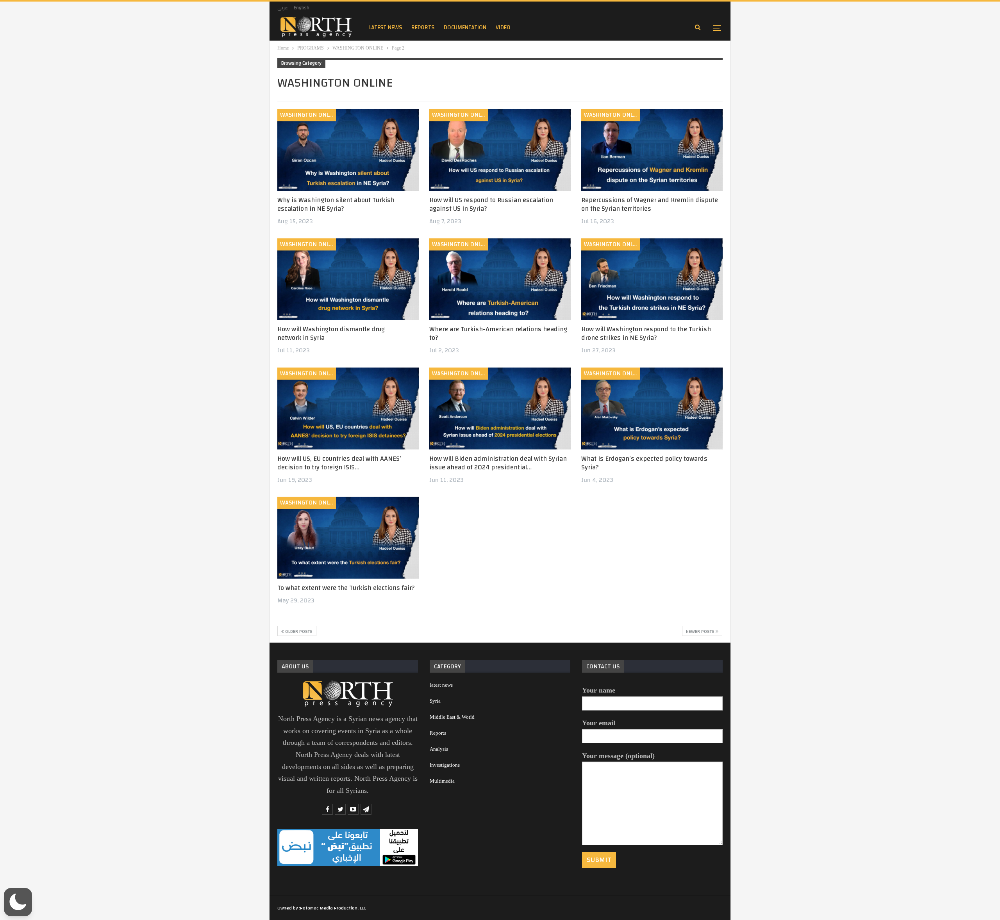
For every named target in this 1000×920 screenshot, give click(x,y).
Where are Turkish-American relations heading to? (498, 333)
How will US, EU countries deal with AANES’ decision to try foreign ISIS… (339, 463)
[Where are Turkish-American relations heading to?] (500, 279)
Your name (598, 690)
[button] (18, 902)
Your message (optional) (618, 756)
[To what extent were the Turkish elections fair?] (348, 538)
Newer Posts (701, 631)
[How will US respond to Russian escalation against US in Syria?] (500, 150)
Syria (435, 701)
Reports (438, 733)
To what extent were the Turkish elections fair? (345, 588)
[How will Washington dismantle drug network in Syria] (348, 279)
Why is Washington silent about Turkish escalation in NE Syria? (336, 204)
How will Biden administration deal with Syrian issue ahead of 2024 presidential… (498, 463)
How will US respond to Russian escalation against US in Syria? (491, 204)
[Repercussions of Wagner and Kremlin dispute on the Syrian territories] (652, 150)
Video (503, 27)
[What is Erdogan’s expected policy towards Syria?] (652, 408)
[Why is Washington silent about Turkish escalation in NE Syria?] (348, 150)
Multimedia (442, 781)
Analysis (439, 749)
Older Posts (298, 631)
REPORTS (422, 27)
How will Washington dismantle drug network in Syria (331, 333)
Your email (598, 723)
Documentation (465, 27)
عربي (282, 7)
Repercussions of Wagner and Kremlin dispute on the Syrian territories (649, 204)
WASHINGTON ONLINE (308, 115)
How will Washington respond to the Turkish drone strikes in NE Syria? (646, 333)
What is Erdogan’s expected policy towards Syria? (644, 463)
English (301, 7)
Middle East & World (452, 717)
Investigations (445, 765)
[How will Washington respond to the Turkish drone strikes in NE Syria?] (652, 279)
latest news (385, 27)
